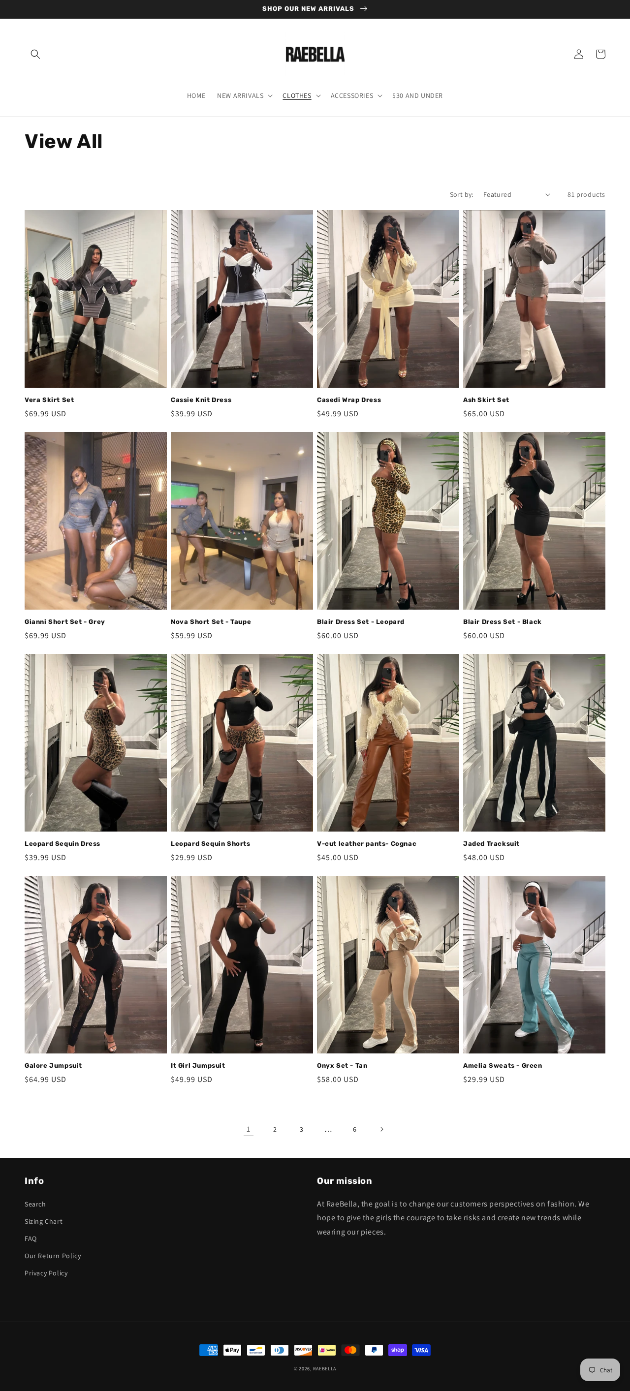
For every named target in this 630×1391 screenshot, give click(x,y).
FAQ (31, 1238)
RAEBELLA (325, 1368)
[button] (35, 54)
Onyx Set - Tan (342, 1065)
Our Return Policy (53, 1255)
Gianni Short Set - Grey (65, 621)
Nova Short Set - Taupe (211, 621)
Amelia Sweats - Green (502, 1065)
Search (35, 1204)
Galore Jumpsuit (53, 1065)
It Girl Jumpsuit (198, 1065)
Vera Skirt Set (49, 399)
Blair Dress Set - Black (502, 621)
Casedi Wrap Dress (349, 399)
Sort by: (461, 194)
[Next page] (381, 1129)
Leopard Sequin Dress (62, 843)
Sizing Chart (44, 1221)
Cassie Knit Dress (201, 399)
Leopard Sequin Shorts (211, 843)
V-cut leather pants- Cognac (366, 843)
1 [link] (249, 1129)
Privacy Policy (46, 1272)
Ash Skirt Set (486, 399)
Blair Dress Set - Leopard (361, 621)
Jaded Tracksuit (491, 843)
